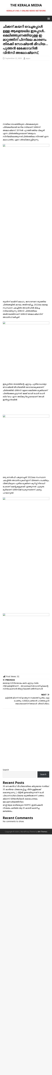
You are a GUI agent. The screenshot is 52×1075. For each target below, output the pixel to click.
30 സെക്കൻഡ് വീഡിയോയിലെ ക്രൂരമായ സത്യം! (26, 786)
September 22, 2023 (13, 58)
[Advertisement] (26, 95)
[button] (48, 18)
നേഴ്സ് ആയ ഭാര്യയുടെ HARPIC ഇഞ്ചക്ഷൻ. (23, 805)
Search (6, 769)
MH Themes (42, 831)
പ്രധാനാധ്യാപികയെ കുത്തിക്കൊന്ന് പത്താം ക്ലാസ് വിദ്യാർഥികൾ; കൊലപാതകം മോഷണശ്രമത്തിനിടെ (23, 798)
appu (28, 58)
